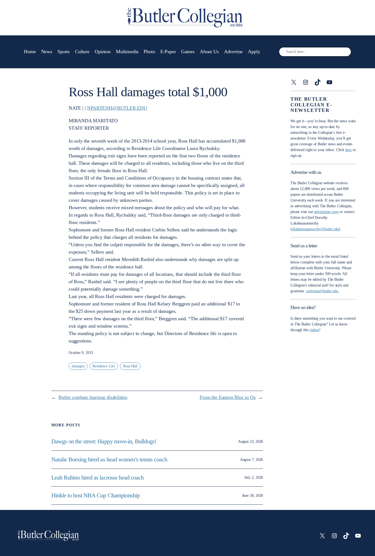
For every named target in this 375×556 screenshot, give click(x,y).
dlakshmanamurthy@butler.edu (315, 229)
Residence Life (104, 366)
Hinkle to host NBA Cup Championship (95, 495)
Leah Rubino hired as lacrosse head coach (97, 477)
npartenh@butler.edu (117, 108)
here (348, 150)
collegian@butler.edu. (322, 291)
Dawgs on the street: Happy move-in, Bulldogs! (103, 441)
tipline (314, 330)
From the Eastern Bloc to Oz (228, 397)
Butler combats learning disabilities (92, 397)
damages (78, 366)
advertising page (326, 212)
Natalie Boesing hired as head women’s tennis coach (110, 459)
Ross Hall (130, 366)
